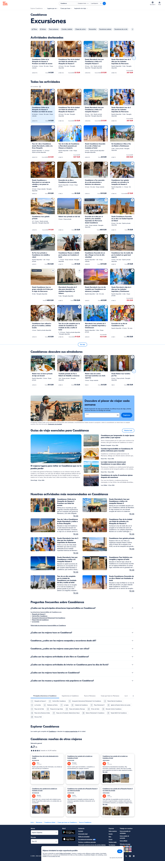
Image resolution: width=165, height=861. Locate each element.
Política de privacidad (83, 836)
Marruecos (39, 822)
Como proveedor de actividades (125, 832)
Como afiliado (123, 841)
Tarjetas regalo (113, 842)
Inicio (32, 822)
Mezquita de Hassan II (38, 614)
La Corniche (35, 621)
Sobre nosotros (113, 831)
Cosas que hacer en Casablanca (67, 822)
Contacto (80, 831)
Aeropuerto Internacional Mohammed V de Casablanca (48, 618)
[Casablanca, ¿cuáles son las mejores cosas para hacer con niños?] (132, 648)
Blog (110, 836)
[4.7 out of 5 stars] (36, 750)
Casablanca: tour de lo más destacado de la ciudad (45, 757)
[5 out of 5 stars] (47, 760)
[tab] (45, 696)
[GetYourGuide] (5, 3)
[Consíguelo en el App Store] (68, 839)
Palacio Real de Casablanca (40, 620)
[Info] (40, 86)
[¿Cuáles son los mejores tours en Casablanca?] (132, 632)
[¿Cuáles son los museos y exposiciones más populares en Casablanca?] (132, 681)
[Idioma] (152, 2)
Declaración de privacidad (55, 424)
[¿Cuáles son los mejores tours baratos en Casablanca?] (132, 673)
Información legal (82, 834)
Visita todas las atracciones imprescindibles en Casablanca (48, 625)
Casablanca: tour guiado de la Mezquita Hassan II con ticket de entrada (82, 789)
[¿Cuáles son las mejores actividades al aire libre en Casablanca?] (132, 656)
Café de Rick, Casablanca (39, 616)
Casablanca (52, 731)
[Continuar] (134, 58)
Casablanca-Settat (49, 822)
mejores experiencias (71, 731)
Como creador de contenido (124, 837)
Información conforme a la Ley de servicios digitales (92, 845)
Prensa (110, 839)
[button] (43, 58)
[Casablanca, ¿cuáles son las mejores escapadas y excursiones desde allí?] (132, 640)
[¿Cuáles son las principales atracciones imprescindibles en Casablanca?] (132, 608)
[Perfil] (159, 2)
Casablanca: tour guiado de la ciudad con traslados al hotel (79, 757)
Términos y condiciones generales (87, 842)
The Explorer (112, 845)
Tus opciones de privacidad (85, 839)
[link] (43, 58)
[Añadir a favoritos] (53, 42)
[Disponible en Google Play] (68, 832)
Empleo (111, 834)
